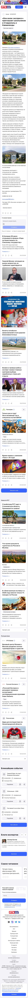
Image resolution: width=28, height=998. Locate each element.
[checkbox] (3, 904)
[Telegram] (15, 922)
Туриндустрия (14, 933)
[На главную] (6, 7)
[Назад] (22, 834)
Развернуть (5, 251)
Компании (14, 952)
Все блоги (14, 854)
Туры (4, 437)
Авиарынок (6, 567)
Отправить (14, 900)
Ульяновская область (8, 525)
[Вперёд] (25, 834)
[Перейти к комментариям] (8, 213)
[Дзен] (8, 922)
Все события (14, 825)
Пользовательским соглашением (10, 991)
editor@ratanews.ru (14, 973)
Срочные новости (8, 28)
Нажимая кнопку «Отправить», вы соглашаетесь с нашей (12, 904)
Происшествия (14, 943)
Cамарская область (7, 434)
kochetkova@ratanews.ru (14, 957)
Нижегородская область (9, 741)
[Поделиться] (10, 213)
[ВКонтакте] (19, 922)
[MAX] (12, 922)
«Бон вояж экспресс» (14, 47)
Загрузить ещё (14, 490)
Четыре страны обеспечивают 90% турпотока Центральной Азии (10, 872)
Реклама (14, 950)
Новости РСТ (5, 500)
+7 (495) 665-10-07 (14, 962)
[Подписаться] (24, 409)
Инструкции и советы (14, 940)
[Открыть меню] (25, 7)
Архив (7, 14)
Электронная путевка (9, 612)
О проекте (14, 945)
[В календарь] (20, 784)
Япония (4, 665)
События (14, 938)
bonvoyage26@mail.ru (8, 199)
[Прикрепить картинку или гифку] (14, 224)
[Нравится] (3, 213)
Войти (19, 7)
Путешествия (5, 636)
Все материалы (14, 926)
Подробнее (10, 784)
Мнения (14, 931)
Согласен (14, 994)
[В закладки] (5, 213)
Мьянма (4, 564)
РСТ (14, 929)
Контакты (14, 947)
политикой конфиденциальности (12, 906)
